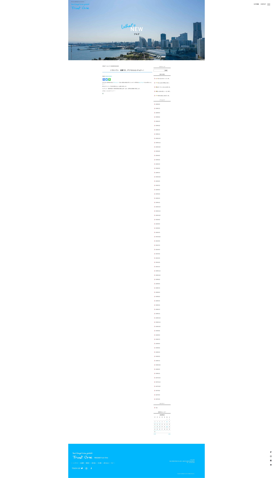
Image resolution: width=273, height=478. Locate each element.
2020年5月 (158, 296)
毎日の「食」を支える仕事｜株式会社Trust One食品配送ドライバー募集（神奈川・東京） (164, 87)
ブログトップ (162, 66)
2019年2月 (158, 356)
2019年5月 (158, 347)
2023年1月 (158, 202)
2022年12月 (158, 206)
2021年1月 (158, 266)
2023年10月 (158, 176)
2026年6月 (158, 112)
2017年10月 (158, 386)
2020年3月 (158, 305)
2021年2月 (158, 262)
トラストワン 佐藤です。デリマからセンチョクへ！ (127, 70)
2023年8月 (158, 181)
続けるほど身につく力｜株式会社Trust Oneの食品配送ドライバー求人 (164, 78)
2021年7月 (158, 245)
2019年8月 (158, 335)
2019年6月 (158, 343)
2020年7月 (158, 288)
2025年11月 (158, 142)
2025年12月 (158, 138)
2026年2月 (158, 129)
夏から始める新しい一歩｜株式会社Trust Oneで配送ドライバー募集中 (164, 91)
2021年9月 (158, 241)
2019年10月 (158, 326)
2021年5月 (158, 249)
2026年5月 (158, 117)
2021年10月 (158, 236)
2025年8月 (158, 155)
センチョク (141, 82)
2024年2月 (158, 168)
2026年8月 (158, 104)
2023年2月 (158, 198)
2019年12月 (158, 317)
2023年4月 (158, 194)
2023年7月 (158, 185)
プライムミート (116, 82)
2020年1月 (158, 313)
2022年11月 (158, 211)
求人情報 (99, 463)
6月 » (170, 434)
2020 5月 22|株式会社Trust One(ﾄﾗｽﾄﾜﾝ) (77, 1)
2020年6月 (158, 292)
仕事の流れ (93, 463)
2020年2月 (158, 309)
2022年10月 (158, 215)
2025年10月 (158, 146)
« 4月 (155, 434)
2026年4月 (158, 121)
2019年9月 (158, 330)
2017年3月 (158, 399)
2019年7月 (158, 339)
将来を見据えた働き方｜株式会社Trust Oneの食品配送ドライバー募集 (164, 95)
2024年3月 (158, 164)
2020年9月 (158, 279)
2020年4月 (158, 300)
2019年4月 (158, 352)
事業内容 (87, 463)
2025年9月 (158, 151)
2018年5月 (158, 369)
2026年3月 (158, 125)
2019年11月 (158, 322)
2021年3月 (158, 258)
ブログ (112, 463)
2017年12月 (158, 377)
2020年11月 (158, 270)
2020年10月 (158, 275)
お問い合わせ (106, 463)
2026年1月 (158, 134)
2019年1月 (158, 360)
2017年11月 (158, 382)
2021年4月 (158, 253)
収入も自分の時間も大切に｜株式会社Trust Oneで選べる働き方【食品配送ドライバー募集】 (164, 82)
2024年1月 (158, 172)
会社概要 (82, 463)
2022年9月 (158, 219)
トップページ (75, 463)
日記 (157, 407)
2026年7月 (158, 108)
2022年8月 (158, 223)
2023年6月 (158, 189)
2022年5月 (158, 228)
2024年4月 (158, 159)
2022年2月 (158, 232)
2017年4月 (158, 394)
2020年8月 (158, 283)
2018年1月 (158, 373)
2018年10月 (158, 365)
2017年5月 (158, 390)
